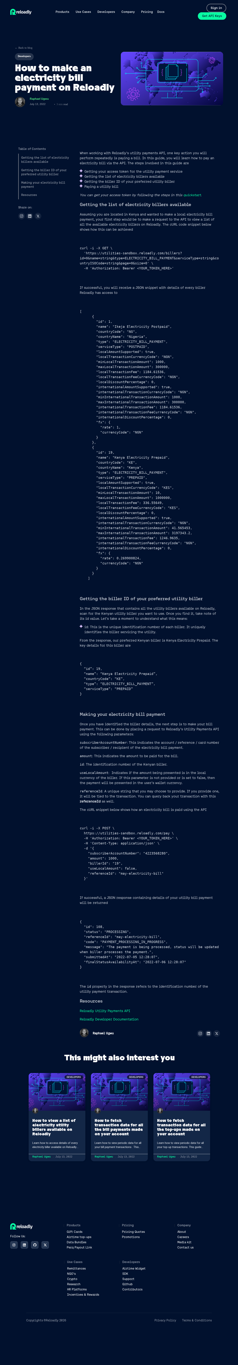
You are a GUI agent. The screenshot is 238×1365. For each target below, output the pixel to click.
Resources (29, 195)
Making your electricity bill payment (43, 185)
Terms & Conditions (197, 1320)
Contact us (185, 1247)
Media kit (184, 1242)
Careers (183, 1237)
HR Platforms (77, 1289)
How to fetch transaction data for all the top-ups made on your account (181, 1127)
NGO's (71, 1274)
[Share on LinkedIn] (29, 216)
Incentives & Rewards (83, 1294)
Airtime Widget (134, 1268)
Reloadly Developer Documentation (109, 1019)
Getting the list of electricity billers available (45, 160)
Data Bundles (76, 1242)
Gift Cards (74, 1232)
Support (128, 1279)
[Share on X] (38, 216)
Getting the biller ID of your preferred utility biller (44, 172)
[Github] (34, 1245)
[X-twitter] (45, 1245)
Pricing (147, 12)
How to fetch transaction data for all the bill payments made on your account (119, 1127)
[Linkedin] (24, 1245)
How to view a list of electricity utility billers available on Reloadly (53, 1127)
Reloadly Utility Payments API (105, 1011)
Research (74, 1284)
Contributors (132, 1289)
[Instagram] (21, 216)
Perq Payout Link (79, 1247)
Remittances (76, 1268)
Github (127, 1284)
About (181, 1232)
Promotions (131, 1237)
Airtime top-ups (79, 1237)
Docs (161, 12)
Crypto (72, 1279)
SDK (125, 1274)
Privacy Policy (165, 1320)
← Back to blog (23, 47)
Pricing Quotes (133, 1232)
